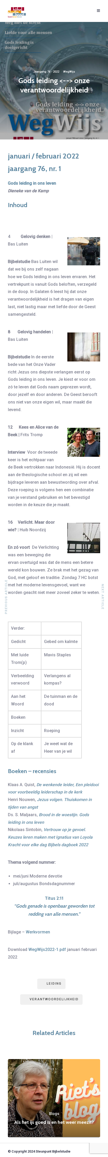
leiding (54, 983)
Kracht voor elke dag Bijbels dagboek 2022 (48, 844)
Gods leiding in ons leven (32, 183)
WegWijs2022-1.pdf (47, 949)
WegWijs (69, 71)
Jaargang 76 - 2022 (46, 71)
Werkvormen (38, 932)
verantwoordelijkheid (54, 999)
